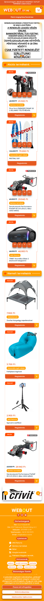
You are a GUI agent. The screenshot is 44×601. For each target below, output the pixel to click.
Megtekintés (20, 115)
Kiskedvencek (13, 317)
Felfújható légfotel (14, 372)
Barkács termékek (16, 105)
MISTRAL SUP (14, 158)
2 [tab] (23, 56)
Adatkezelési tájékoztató (22, 597)
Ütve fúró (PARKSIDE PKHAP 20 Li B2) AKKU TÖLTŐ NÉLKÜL (21, 109)
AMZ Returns (14, 255)
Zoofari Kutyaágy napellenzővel (19, 320)
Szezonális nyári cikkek (18, 155)
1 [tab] (21, 56)
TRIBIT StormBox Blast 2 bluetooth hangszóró (19, 260)
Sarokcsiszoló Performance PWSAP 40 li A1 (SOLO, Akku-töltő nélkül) (20, 209)
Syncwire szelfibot (14, 423)
